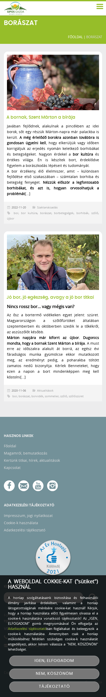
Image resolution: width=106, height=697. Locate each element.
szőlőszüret (76, 396)
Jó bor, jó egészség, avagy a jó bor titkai (50, 297)
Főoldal (75, 37)
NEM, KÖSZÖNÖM (54, 674)
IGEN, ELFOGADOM (54, 661)
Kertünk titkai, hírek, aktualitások (32, 460)
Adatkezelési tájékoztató (24, 530)
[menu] (99, 6)
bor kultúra (29, 213)
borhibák (82, 213)
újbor (10, 218)
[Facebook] (9, 485)
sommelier (52, 396)
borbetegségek (64, 213)
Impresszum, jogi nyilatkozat (28, 515)
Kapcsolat (12, 467)
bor (16, 213)
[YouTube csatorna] (38, 485)
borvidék (37, 396)
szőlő (94, 213)
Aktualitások (45, 390)
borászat (45, 213)
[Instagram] (52, 485)
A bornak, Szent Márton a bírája (40, 117)
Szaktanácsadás (47, 207)
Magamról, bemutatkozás (25, 453)
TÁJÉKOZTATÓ (54, 686)
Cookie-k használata (21, 522)
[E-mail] (23, 485)
